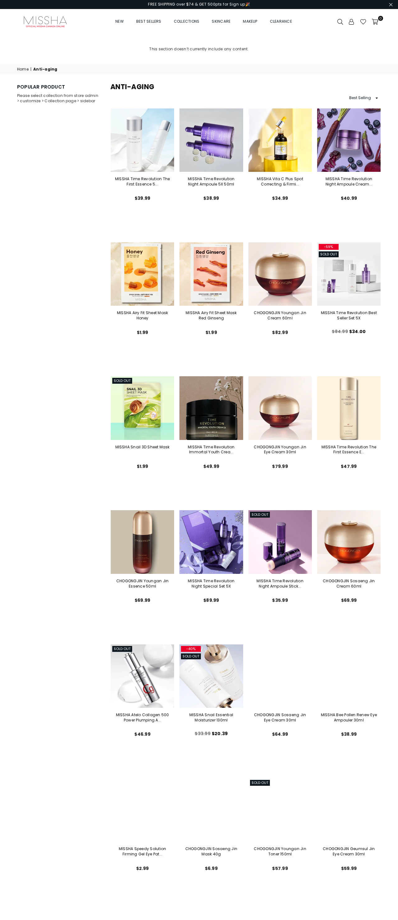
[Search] (340, 21)
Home (23, 69)
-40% (191, 648)
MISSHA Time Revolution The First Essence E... (349, 449)
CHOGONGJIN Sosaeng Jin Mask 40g (211, 851)
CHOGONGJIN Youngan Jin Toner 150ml (280, 851)
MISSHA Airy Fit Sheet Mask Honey (142, 315)
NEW (119, 21)
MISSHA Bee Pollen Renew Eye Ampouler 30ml (349, 717)
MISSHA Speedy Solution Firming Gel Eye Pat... (142, 851)
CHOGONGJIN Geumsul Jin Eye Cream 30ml (349, 851)
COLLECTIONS (187, 21)
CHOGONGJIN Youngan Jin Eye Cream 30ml (280, 449)
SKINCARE (221, 21)
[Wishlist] (363, 21)
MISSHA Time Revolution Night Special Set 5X (211, 583)
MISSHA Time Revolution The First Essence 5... (142, 181)
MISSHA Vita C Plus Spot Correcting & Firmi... (280, 181)
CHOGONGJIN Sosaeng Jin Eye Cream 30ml (280, 717)
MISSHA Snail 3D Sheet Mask (142, 447)
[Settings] (351, 21)
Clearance (281, 21)
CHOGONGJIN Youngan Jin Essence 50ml (142, 583)
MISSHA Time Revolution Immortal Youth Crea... (211, 449)
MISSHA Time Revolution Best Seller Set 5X (349, 315)
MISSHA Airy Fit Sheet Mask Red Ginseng (211, 315)
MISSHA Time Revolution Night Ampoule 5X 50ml (211, 181)
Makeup (250, 21)
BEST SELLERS (148, 21)
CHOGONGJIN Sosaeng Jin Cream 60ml (349, 583)
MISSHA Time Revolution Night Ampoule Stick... (280, 583)
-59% (328, 246)
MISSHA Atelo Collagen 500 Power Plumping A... (142, 717)
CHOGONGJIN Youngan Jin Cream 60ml (280, 315)
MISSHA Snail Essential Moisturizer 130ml (211, 717)
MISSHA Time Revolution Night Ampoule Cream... (349, 181)
